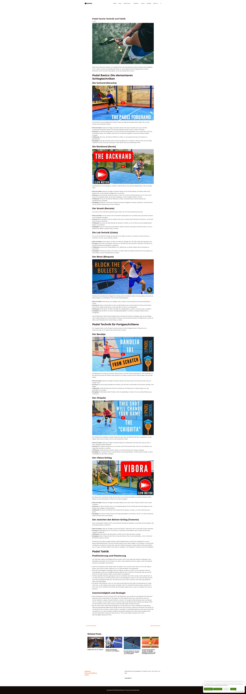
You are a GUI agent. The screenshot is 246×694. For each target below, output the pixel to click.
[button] (130, 3)
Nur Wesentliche (217, 689)
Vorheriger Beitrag (90, 625)
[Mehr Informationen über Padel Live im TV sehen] (95, 642)
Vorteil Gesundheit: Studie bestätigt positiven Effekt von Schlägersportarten (149, 651)
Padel (119, 3)
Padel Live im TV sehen (95, 649)
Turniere (135, 3)
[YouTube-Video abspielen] (123, 103)
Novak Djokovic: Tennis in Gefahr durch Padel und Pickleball (131, 652)
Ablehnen (233, 689)
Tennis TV (155, 3)
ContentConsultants (137, 678)
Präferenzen (226, 689)
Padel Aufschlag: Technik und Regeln (112, 650)
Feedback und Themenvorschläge (136, 673)
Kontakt (87, 675)
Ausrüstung (126, 3)
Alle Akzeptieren (208, 689)
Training (149, 3)
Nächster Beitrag (156, 625)
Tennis (115, 3)
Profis (143, 3)
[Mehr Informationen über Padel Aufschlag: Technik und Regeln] (114, 642)
